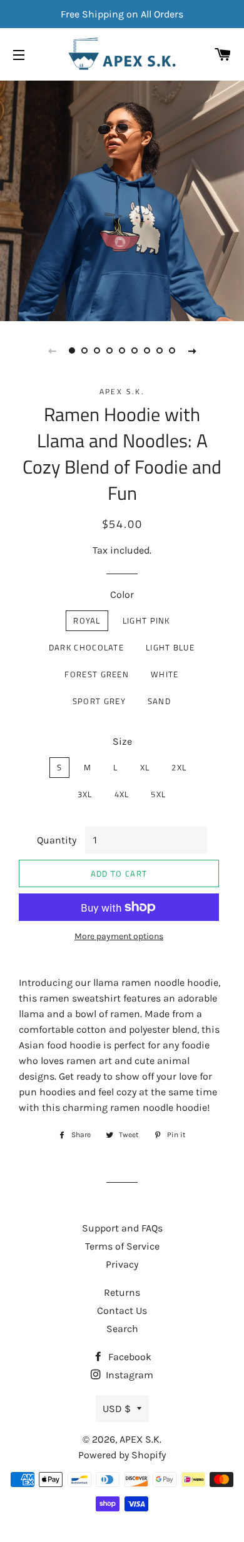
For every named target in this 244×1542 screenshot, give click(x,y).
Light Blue (170, 647)
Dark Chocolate (86, 647)
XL (145, 767)
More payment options (118, 936)
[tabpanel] (122, 199)
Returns (122, 1292)
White (165, 674)
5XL (158, 794)
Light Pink (146, 620)
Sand (159, 701)
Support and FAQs (122, 1228)
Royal (87, 620)
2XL (178, 767)
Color (122, 594)
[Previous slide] (52, 350)
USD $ (117, 1409)
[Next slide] (192, 350)
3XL (85, 794)
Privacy (122, 1264)
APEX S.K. (140, 1439)
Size (122, 741)
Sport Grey (99, 701)
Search (122, 1329)
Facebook (128, 1357)
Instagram (128, 1375)
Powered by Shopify (122, 1455)
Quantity (56, 840)
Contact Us (122, 1310)
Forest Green (96, 674)
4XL (122, 794)
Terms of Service (122, 1246)
